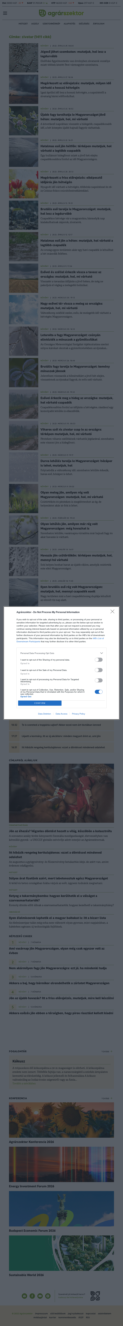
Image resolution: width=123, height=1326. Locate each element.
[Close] (113, 612)
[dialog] (61, 663)
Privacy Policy (78, 714)
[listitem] (61, 653)
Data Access (61, 714)
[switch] (99, 660)
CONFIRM (39, 703)
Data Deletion (44, 714)
